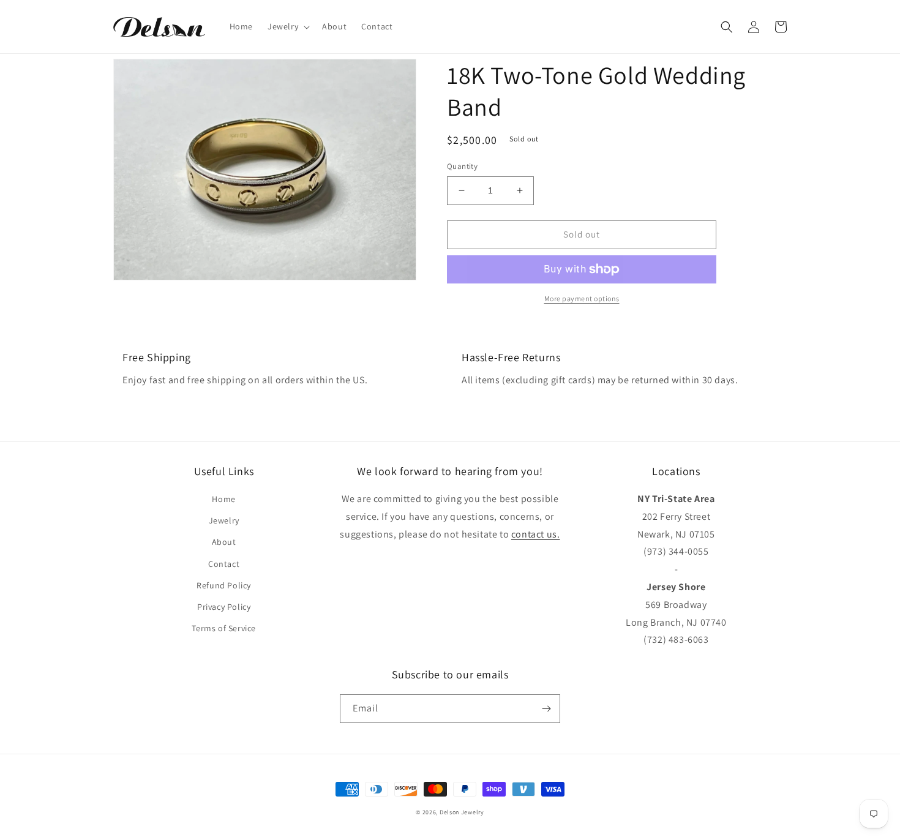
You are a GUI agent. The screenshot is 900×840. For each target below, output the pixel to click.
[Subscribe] (546, 708)
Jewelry (224, 520)
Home (223, 498)
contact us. (535, 534)
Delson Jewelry (462, 812)
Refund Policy (224, 585)
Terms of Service (224, 628)
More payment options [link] (582, 298)
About (224, 541)
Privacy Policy (223, 606)
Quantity (462, 166)
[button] (287, 26)
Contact (223, 563)
